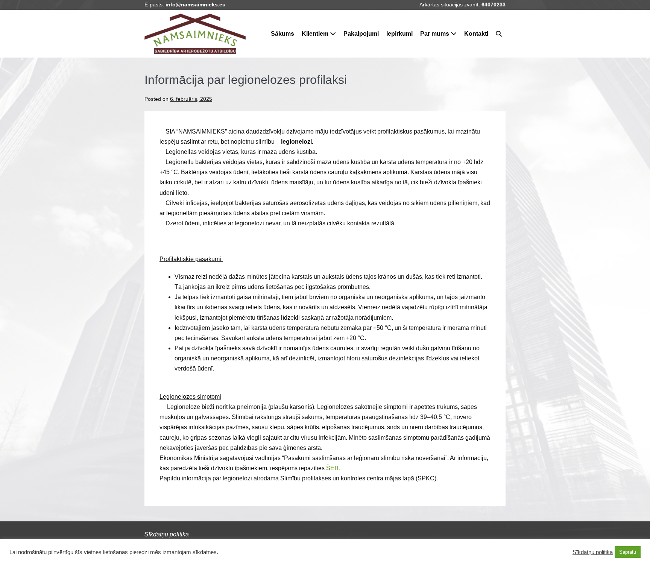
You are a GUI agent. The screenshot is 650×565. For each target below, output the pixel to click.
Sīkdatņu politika (593, 552)
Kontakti (476, 33)
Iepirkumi (399, 33)
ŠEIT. (333, 468)
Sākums (282, 33)
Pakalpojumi (361, 33)
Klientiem (316, 33)
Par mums (435, 33)
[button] (499, 34)
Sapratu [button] (627, 552)
